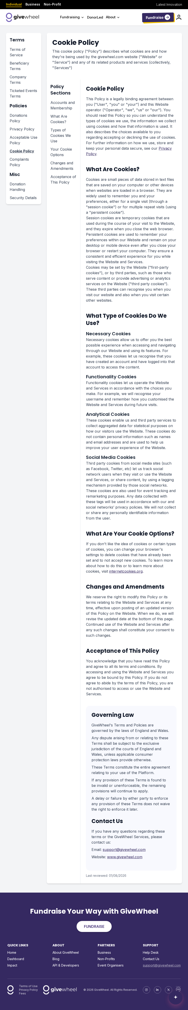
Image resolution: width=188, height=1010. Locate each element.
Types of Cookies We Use (60, 135)
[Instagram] (146, 990)
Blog (56, 959)
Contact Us (151, 959)
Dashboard (15, 959)
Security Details (23, 197)
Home (11, 952)
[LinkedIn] (157, 990)
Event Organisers (111, 965)
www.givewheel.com (124, 857)
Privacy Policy (22, 129)
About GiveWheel (66, 952)
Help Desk (151, 952)
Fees (22, 993)
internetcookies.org (126, 571)
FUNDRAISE (94, 926)
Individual (14, 4)
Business (32, 4)
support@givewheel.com (124, 849)
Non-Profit (52, 4)
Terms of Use (28, 986)
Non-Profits (106, 959)
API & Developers (66, 965)
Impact (12, 965)
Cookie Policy (22, 151)
